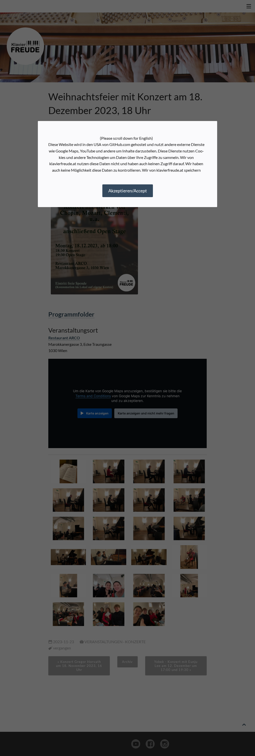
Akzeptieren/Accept (127, 190)
